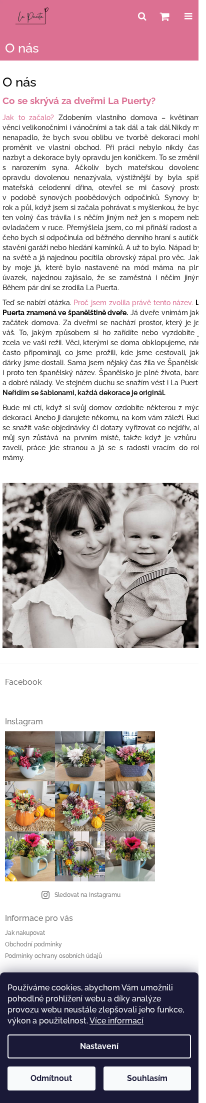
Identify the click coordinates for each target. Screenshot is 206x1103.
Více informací (117, 1020)
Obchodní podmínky (33, 944)
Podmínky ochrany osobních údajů (53, 955)
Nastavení (99, 1046)
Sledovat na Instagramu (87, 894)
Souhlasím (147, 1078)
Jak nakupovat (25, 932)
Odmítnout (51, 1078)
